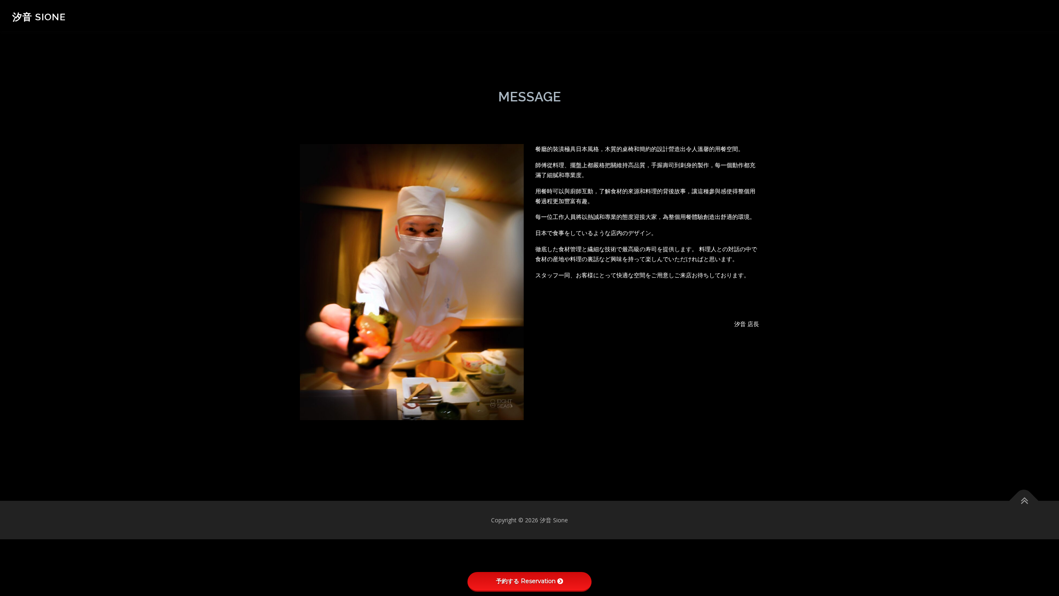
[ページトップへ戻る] (1024, 500)
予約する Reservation (526, 581)
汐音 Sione (39, 16)
